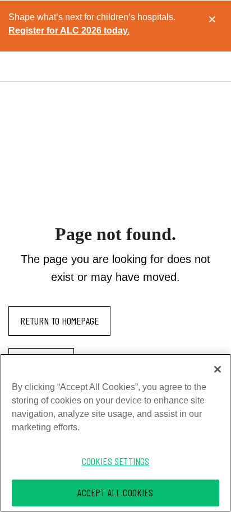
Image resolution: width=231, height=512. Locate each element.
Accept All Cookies (115, 492)
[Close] (217, 369)
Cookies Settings (116, 461)
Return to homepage (59, 320)
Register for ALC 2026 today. (69, 30)
